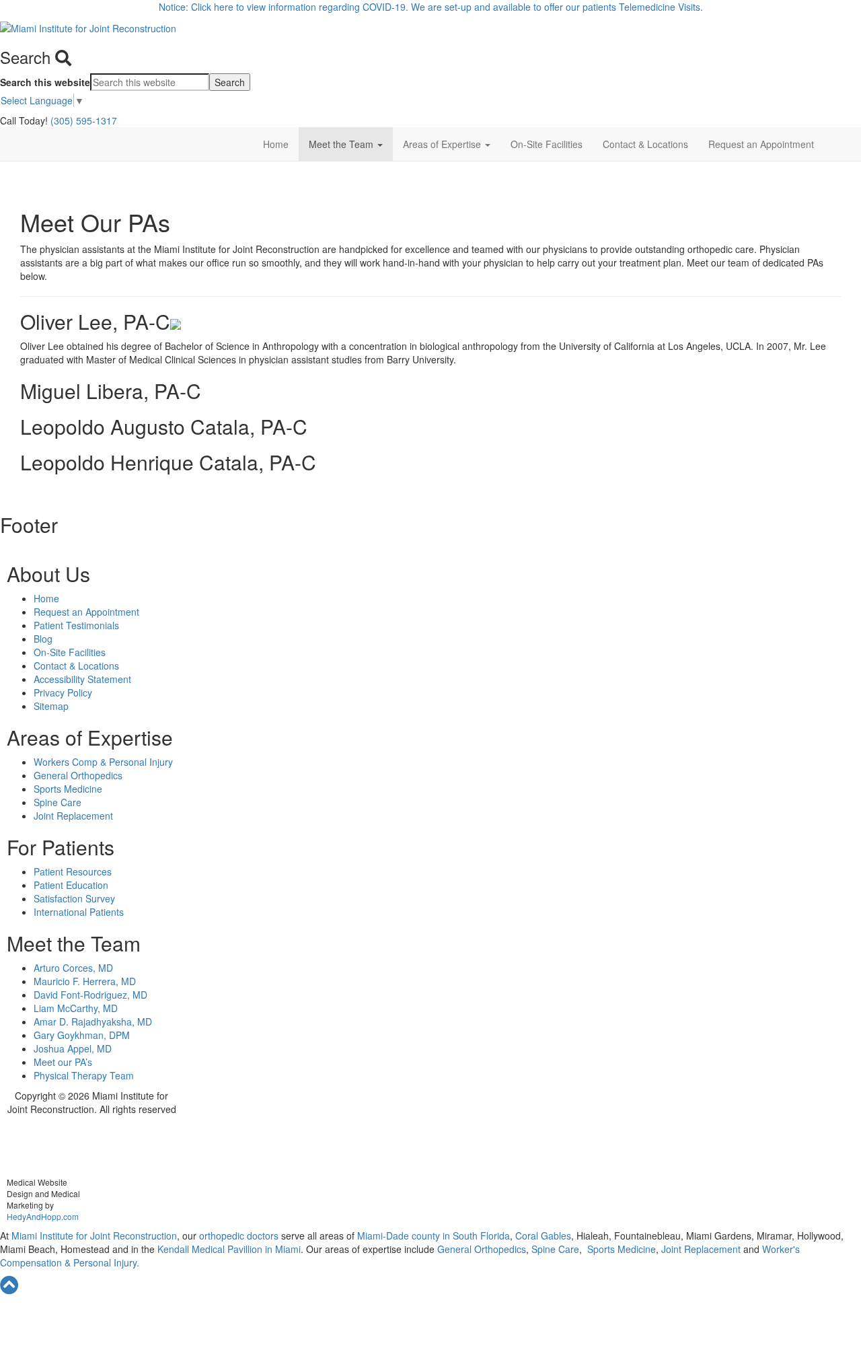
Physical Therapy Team (84, 1075)
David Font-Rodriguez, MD (90, 994)
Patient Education (71, 885)
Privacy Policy (63, 692)
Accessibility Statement (82, 679)
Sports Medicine (68, 788)
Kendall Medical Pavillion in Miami (229, 1249)
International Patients (79, 912)
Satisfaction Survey (74, 898)
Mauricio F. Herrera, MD (85, 981)
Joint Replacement (73, 815)
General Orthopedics (78, 775)
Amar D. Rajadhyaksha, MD (93, 1021)
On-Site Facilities (547, 144)
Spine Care (57, 802)
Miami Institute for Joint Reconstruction (93, 1235)
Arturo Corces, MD (73, 967)
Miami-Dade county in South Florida (433, 1235)
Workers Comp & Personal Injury (103, 761)
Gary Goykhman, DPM (82, 1035)
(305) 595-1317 (83, 120)
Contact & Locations (645, 144)
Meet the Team (342, 144)
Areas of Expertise (443, 144)
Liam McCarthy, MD (76, 1008)
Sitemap (51, 706)
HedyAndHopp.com (43, 1216)
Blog (43, 638)
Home (276, 144)
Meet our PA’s (63, 1062)
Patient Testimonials (76, 625)
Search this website (45, 82)
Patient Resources (73, 871)
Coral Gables (542, 1235)
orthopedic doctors (240, 1235)
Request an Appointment (761, 144)
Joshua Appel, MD (73, 1048)
